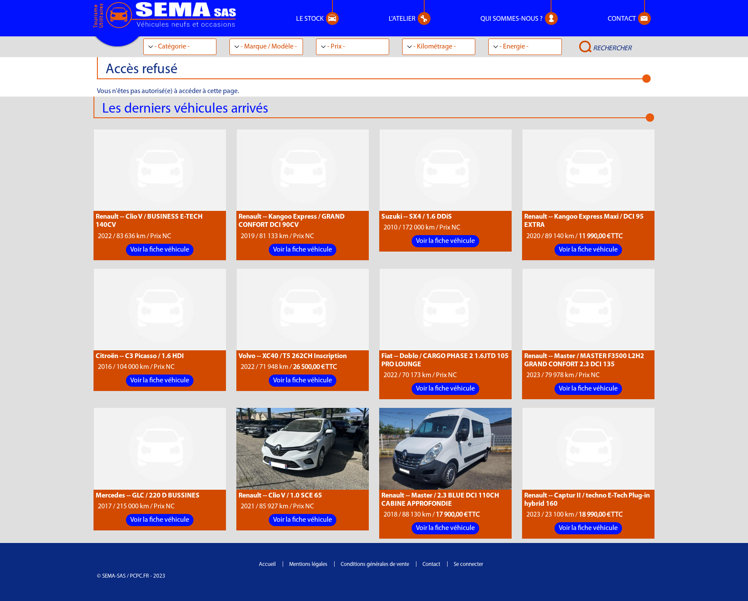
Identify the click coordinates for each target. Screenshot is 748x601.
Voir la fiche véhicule (159, 249)
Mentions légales (308, 564)
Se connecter (468, 564)
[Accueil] (168, 15)
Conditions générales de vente (375, 564)
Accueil (267, 564)
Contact (431, 564)
